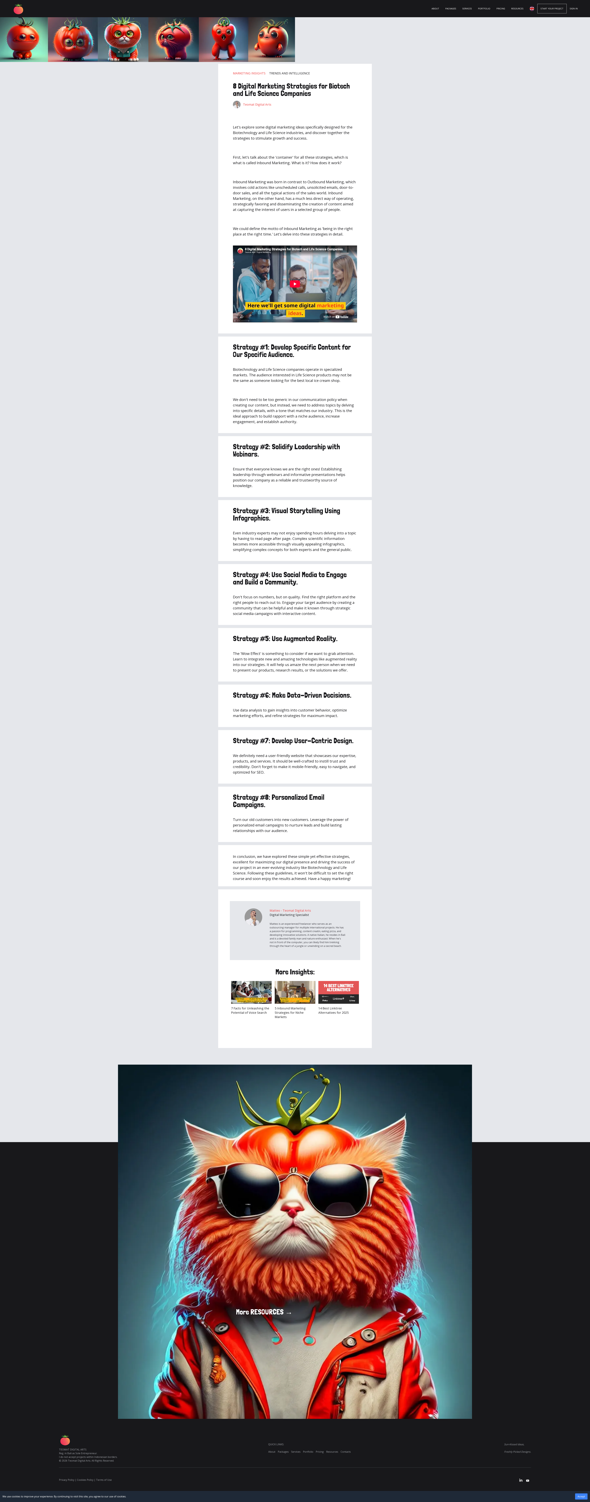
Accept (581, 1496)
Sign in (574, 8)
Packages (283, 1451)
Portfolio (308, 1451)
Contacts (346, 1451)
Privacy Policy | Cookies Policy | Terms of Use (85, 1480)
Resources (332, 1451)
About (271, 1451)
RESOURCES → (264, 1312)
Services (296, 1451)
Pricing (320, 1451)
